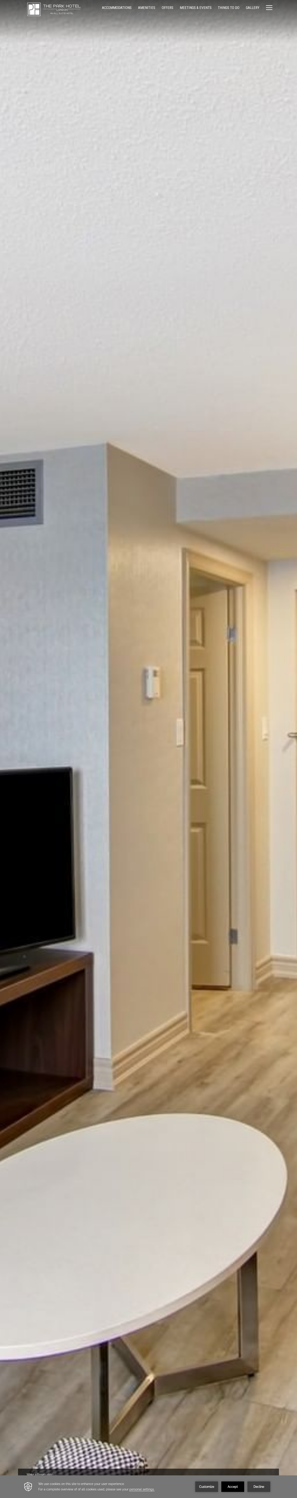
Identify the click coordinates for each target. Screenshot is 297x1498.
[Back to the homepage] (54, 9)
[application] (148, 1486)
